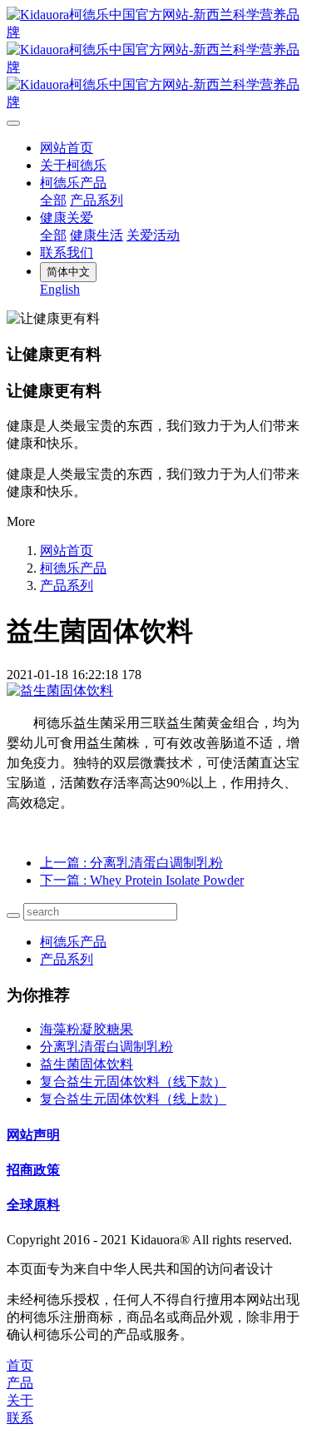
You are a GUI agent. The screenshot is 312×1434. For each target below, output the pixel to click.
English (60, 289)
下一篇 (142, 880)
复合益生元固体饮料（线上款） (133, 1099)
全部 (53, 200)
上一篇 (131, 863)
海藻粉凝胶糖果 (86, 1029)
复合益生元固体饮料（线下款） (133, 1081)
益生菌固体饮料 (86, 1064)
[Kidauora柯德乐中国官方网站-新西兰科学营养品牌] (156, 59)
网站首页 (66, 148)
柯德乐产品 (73, 568)
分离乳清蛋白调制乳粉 (106, 1047)
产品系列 (66, 585)
